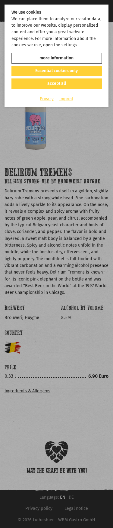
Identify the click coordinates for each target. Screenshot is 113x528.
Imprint (66, 98)
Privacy (47, 98)
